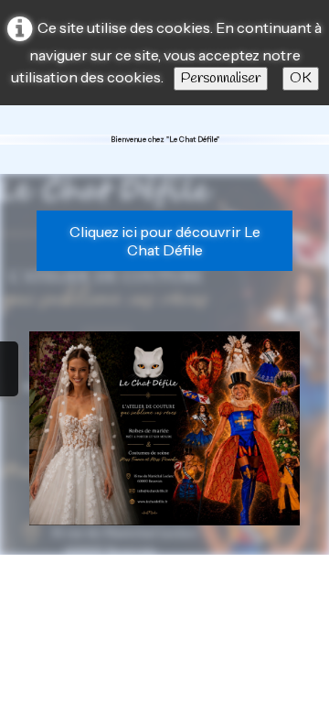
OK (301, 78)
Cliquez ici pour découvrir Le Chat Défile (164, 240)
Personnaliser (220, 78)
